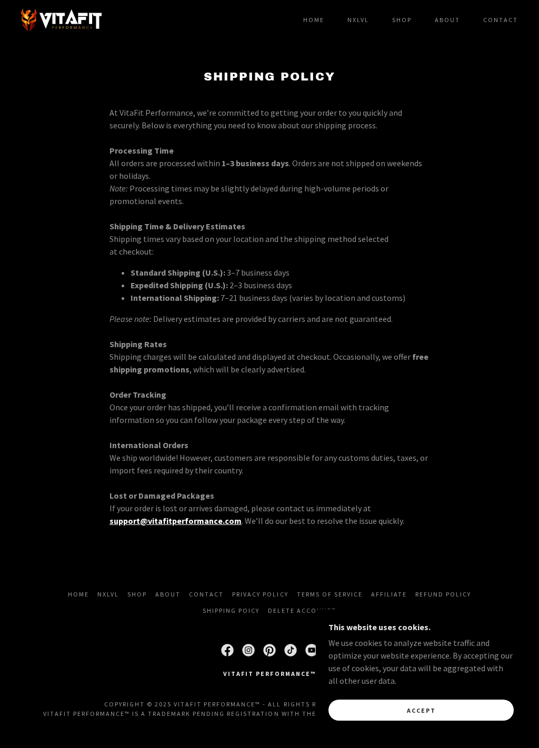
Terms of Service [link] (330, 594)
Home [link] (313, 20)
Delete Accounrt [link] (302, 610)
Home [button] (78, 594)
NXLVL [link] (358, 20)
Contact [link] (500, 20)
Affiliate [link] (389, 594)
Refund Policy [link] (443, 594)
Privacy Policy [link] (260, 594)
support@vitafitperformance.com (175, 520)
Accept (421, 710)
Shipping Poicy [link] (231, 610)
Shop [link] (402, 20)
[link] (61, 18)
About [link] (447, 20)
